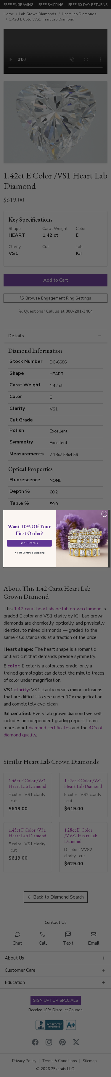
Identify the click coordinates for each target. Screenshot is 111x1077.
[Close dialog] (104, 513)
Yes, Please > (29, 543)
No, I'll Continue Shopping (29, 552)
